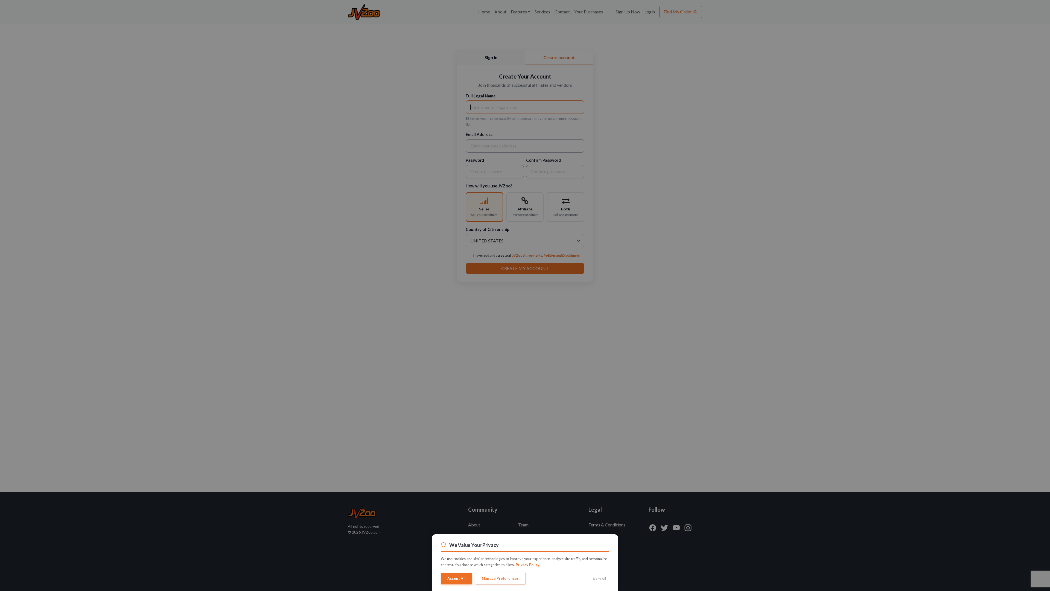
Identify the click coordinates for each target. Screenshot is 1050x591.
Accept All (456, 578)
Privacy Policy (527, 565)
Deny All (599, 578)
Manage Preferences (500, 578)
